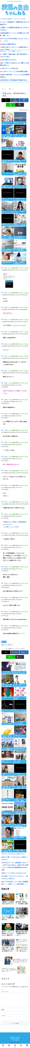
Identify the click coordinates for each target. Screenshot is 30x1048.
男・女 (11, 644)
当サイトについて (15, 1042)
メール (3, 1015)
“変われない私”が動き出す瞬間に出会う (13, 854)
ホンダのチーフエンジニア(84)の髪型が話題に (14, 71)
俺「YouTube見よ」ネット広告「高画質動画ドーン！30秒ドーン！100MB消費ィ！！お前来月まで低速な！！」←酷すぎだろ (15, 884)
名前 (2, 1009)
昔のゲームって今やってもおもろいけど (14, 873)
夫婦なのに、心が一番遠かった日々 (10, 51)
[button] (19, 105)
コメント (4, 991)
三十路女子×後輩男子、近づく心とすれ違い (13, 19)
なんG (4, 641)
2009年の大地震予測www (8, 44)
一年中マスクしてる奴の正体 (9, 68)
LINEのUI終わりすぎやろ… (9, 59)
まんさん (5, 644)
